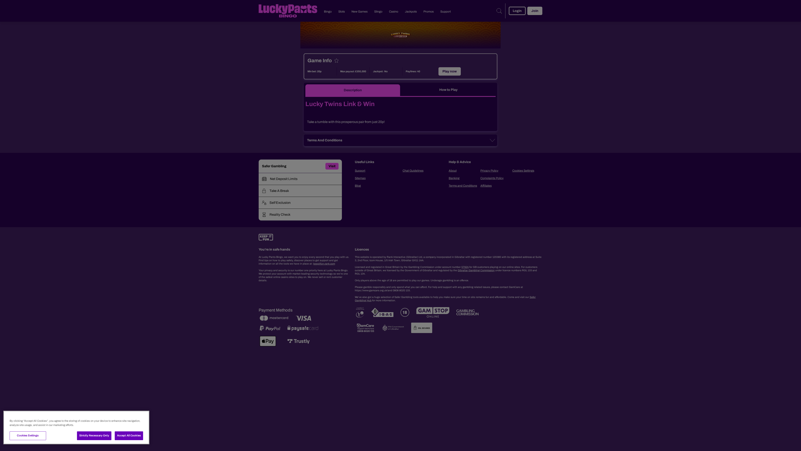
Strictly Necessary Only (94, 435)
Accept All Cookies (129, 435)
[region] (76, 427)
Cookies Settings (28, 435)
